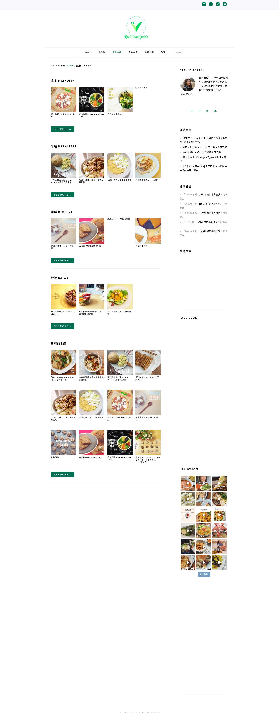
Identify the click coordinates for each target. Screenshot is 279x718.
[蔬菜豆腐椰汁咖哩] (120, 111)
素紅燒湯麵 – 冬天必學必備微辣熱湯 (202, 152)
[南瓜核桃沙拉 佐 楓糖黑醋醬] (120, 308)
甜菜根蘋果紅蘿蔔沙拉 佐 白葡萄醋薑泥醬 (90, 313)
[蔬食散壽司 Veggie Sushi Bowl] (91, 111)
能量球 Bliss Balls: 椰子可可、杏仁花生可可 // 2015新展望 (147, 460)
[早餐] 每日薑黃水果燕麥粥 (119, 180)
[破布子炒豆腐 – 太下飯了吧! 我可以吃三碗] (63, 374)
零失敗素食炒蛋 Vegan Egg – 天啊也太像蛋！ (61, 181)
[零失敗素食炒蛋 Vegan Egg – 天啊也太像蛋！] (63, 177)
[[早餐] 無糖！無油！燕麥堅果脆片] (91, 177)
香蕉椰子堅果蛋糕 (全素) (90, 246)
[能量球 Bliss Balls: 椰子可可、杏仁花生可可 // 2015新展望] (148, 454)
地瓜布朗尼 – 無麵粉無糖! (119, 219)
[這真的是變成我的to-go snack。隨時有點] (188, 530)
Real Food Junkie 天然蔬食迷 (139, 28)
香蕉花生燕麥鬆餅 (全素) (146, 180)
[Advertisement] (207, 280)
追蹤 (206, 574)
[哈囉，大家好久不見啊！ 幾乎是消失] (219, 530)
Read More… (187, 94)
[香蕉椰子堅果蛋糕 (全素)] (91, 242)
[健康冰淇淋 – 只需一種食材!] (63, 242)
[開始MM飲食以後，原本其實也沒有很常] (203, 530)
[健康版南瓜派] (148, 242)
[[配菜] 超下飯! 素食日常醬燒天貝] (148, 374)
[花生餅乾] (63, 454)
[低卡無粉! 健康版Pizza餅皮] (63, 111)
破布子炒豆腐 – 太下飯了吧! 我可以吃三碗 (62, 378)
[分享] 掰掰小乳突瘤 (210, 194)
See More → (63, 129)
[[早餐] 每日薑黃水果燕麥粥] (120, 177)
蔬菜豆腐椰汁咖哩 (115, 114)
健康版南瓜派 (141, 246)
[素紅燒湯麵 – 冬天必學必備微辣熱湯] (91, 374)
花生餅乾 (55, 457)
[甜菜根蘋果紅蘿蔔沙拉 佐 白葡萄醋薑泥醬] (91, 308)
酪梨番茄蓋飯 (141, 88)
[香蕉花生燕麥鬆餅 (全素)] (148, 177)
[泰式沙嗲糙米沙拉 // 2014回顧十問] (63, 308)
